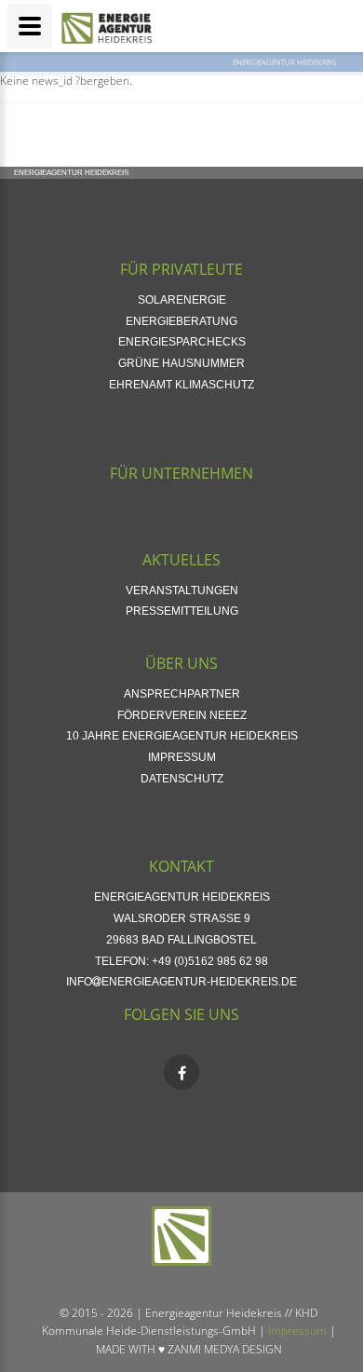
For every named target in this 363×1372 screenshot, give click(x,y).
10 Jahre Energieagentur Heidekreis (182, 735)
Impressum (182, 757)
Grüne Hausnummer (181, 363)
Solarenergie (182, 299)
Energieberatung (181, 321)
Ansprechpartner (182, 693)
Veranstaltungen (182, 590)
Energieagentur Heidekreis (284, 62)
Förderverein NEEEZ (182, 715)
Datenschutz (182, 778)
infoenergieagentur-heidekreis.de (181, 981)
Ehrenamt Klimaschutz (181, 384)
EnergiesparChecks (182, 341)
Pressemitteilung (182, 611)
